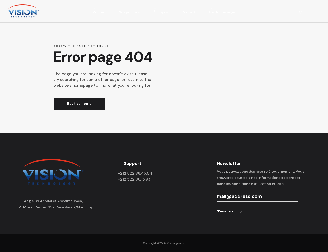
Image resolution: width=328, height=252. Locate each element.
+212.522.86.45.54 (135, 173)
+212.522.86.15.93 (134, 179)
